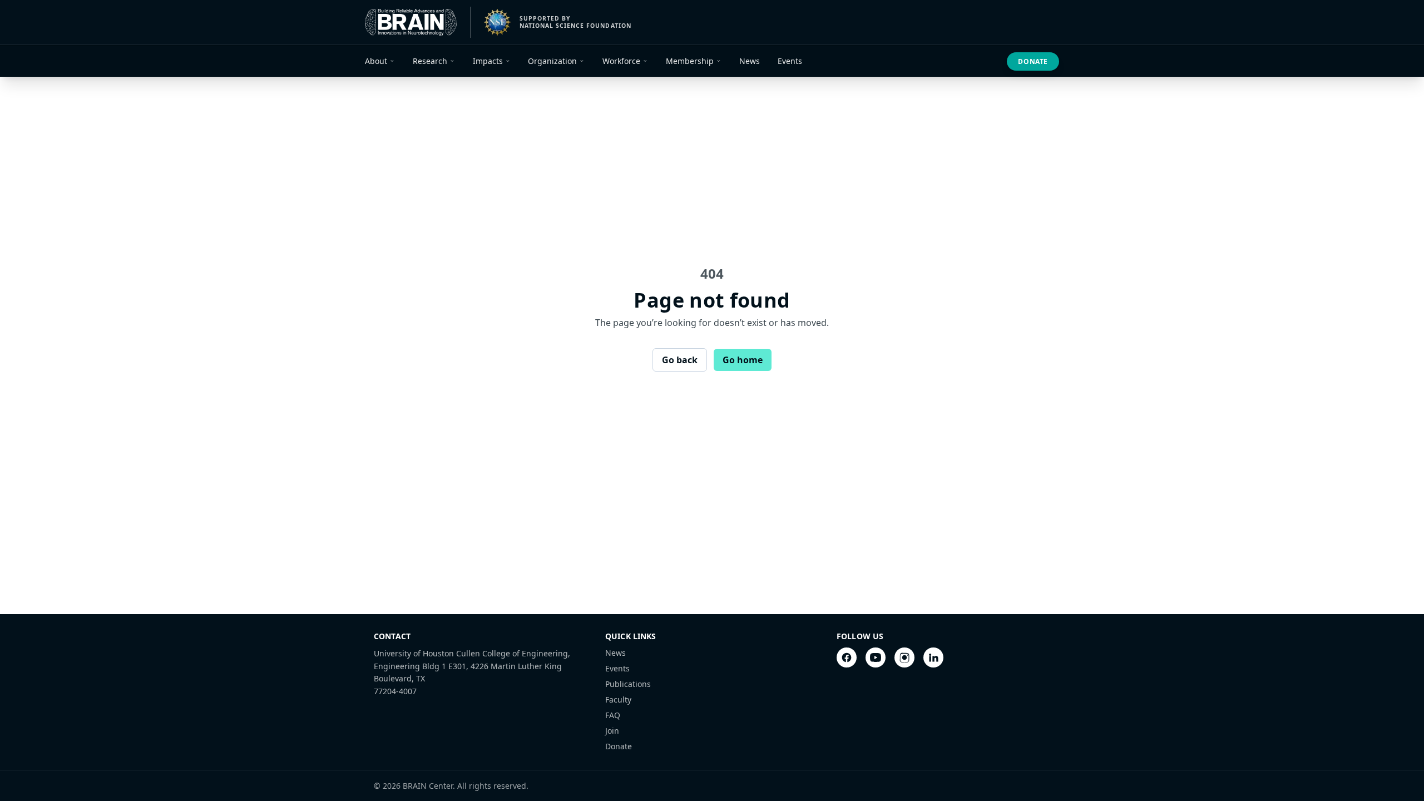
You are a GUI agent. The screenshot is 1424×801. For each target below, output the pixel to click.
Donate (1033, 61)
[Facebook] (847, 657)
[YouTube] (876, 657)
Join (612, 730)
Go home (743, 360)
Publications (628, 684)
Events (617, 668)
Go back (680, 360)
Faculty (618, 699)
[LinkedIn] (933, 657)
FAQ (612, 715)
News (615, 652)
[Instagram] (904, 657)
